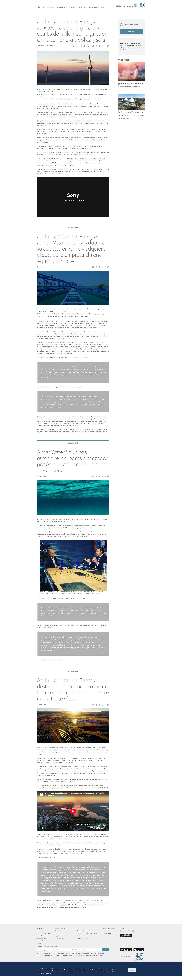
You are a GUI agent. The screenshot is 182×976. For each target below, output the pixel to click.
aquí (59, 660)
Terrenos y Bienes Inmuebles (84, 931)
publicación (44, 525)
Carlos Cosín (40, 598)
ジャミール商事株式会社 (44, 933)
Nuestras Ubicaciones (42, 938)
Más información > (123, 90)
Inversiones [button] (71, 7)
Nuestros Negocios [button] (61, 7)
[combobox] (94, 949)
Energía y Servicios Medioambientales (87, 933)
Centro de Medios (106, 933)
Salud (56, 933)
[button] (39, 7)
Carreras (39, 943)
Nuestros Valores (41, 940)
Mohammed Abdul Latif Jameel (46, 129)
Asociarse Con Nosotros (108, 928)
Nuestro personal (41, 931)
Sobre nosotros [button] (50, 7)
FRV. (45, 754)
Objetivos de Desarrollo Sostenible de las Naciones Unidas (55, 836)
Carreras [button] (102, 7)
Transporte (58, 931)
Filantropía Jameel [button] (93, 7)
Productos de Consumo (83, 936)
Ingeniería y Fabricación (61, 936)
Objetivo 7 (86, 836)
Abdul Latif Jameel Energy (97, 321)
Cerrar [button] (131, 970)
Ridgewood (97, 421)
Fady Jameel (40, 387)
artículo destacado (49, 849)
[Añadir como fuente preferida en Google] (77, 46)
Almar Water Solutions (43, 321)
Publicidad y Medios (82, 938)
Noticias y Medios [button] (81, 7)
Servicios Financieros (60, 938)
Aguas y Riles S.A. (65, 323)
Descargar (131, 32)
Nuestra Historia (41, 936)
